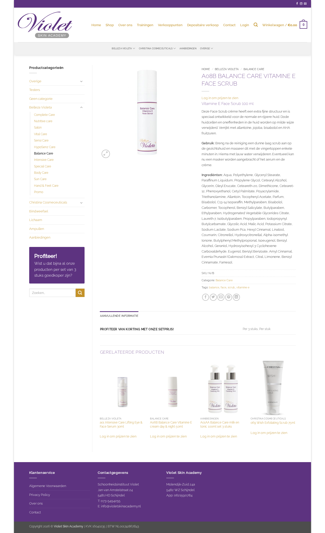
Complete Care (44, 115)
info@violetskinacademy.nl (121, 506)
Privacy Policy (39, 495)
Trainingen (145, 25)
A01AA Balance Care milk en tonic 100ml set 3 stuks (219, 424)
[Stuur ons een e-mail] (305, 3)
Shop (110, 25)
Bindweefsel (38, 211)
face (223, 287)
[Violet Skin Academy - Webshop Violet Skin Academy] (45, 25)
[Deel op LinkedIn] (236, 297)
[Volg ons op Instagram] (301, 3)
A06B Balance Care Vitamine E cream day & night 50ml (171, 424)
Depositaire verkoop (203, 25)
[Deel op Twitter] (213, 297)
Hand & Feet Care (46, 185)
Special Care (42, 166)
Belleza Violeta (122, 48)
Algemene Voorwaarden (47, 486)
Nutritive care (43, 121)
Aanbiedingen (188, 48)
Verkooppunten (170, 25)
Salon (38, 127)
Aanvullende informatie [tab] (119, 316)
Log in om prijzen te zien (220, 98)
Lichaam (35, 220)
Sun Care (40, 179)
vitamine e (242, 287)
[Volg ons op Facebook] (297, 3)
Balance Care (43, 153)
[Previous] (100, 402)
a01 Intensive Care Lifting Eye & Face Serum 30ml (121, 424)
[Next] (295, 402)
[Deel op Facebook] (205, 297)
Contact (229, 25)
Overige (205, 48)
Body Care (41, 173)
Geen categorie (41, 99)
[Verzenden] (80, 293)
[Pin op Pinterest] (228, 297)
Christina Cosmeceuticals (156, 48)
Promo (38, 192)
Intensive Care (44, 160)
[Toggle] (81, 81)
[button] (244, 24)
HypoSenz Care (44, 147)
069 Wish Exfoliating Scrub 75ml (273, 423)
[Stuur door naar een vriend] (220, 297)
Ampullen (36, 229)
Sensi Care (41, 140)
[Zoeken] (256, 25)
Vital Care (40, 134)
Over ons (125, 25)
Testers (34, 90)
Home (96, 25)
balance (214, 287)
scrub (231, 287)
